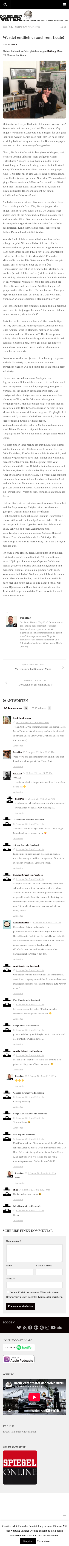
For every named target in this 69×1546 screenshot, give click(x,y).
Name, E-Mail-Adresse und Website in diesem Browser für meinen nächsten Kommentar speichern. (34, 1294)
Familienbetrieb (21, 922)
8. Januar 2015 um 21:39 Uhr (30, 849)
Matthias (17, 752)
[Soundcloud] (58, 1327)
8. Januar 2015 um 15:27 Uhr (30, 1004)
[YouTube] (53, 1327)
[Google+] (36, 1327)
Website (10, 1278)
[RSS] (24, 1327)
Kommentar (13, 1241)
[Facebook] (30, 1327)
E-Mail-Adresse (44, 1265)
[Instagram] (47, 1327)
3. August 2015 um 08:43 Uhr (40, 752)
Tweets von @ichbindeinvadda (19, 1431)
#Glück (8, 27)
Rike (15, 1189)
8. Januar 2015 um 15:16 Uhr (30, 1030)
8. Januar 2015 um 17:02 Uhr (30, 970)
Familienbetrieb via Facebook (28, 874)
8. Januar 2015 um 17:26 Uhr (47, 922)
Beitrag (51, 51)
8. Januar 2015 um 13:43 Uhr (30, 1118)
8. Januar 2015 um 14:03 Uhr (30, 1055)
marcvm (17, 773)
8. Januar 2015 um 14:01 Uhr (42, 1173)
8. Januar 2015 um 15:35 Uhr (42, 1076)
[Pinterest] (41, 1327)
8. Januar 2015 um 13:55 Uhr (30, 1097)
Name (9, 1265)
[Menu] (64, 4)
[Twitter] (19, 1327)
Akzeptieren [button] (28, 1541)
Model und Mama (22, 718)
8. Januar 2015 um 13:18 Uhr (30, 1210)
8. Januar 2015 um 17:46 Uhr (30, 879)
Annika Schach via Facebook (27, 1050)
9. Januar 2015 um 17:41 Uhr (30, 824)
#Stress (34, 27)
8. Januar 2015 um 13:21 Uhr (36, 1189)
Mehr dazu (43, 1541)
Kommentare (17, 708)
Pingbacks (42, 708)
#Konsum (21, 27)
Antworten (18, 745)
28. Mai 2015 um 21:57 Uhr (39, 773)
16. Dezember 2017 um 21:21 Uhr (32, 722)
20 (65, 27)
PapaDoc (13, 44)
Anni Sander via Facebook (26, 965)
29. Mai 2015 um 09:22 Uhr (41, 798)
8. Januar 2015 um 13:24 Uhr (30, 1138)
